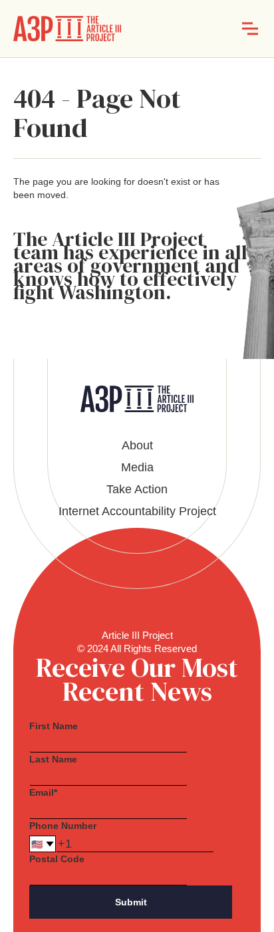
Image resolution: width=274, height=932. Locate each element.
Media (137, 467)
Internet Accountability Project (137, 511)
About (137, 445)
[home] (67, 28)
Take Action (137, 489)
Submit (131, 902)
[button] (250, 28)
